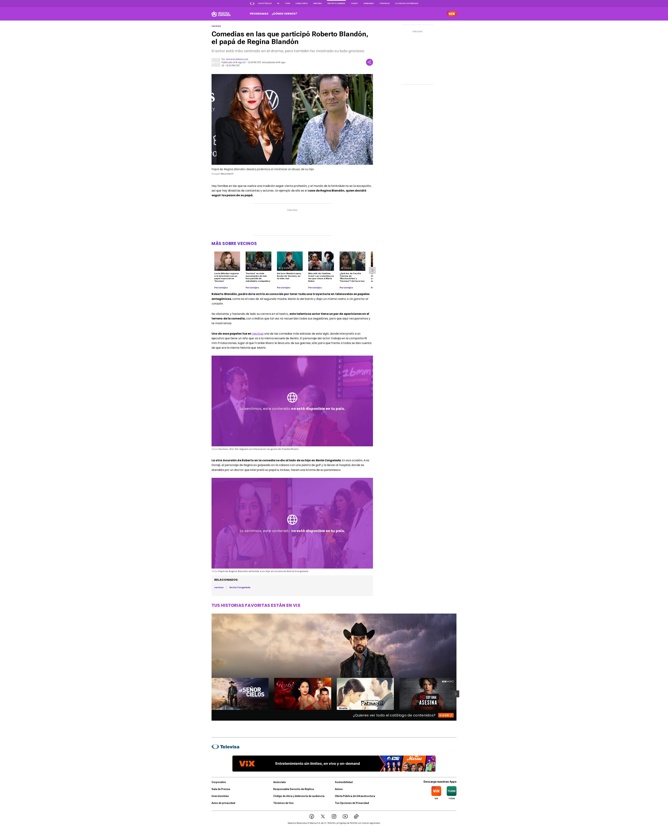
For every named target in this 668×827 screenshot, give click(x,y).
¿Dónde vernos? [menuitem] (284, 14)
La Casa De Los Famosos (406, 3)
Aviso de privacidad (223, 803)
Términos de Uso (283, 803)
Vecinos (257, 334)
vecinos (216, 26)
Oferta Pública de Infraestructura (355, 796)
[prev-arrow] (209, 693)
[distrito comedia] (221, 14)
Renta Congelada (239, 587)
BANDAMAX (369, 3)
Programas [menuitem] (259, 14)
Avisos (339, 789)
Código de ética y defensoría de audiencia (298, 796)
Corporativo (219, 782)
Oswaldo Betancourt (237, 59)
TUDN (287, 3)
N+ (278, 3)
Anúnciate (279, 782)
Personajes (221, 287)
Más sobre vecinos (234, 243)
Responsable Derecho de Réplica (293, 789)
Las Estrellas (265, 3)
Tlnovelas (384, 3)
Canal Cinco (302, 3)
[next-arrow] (372, 270)
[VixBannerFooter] (334, 764)
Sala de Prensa (221, 789)
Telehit (354, 3)
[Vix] (451, 13)
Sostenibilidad (344, 782)
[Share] (369, 62)
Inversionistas (220, 796)
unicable (317, 3)
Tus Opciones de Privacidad (352, 803)
